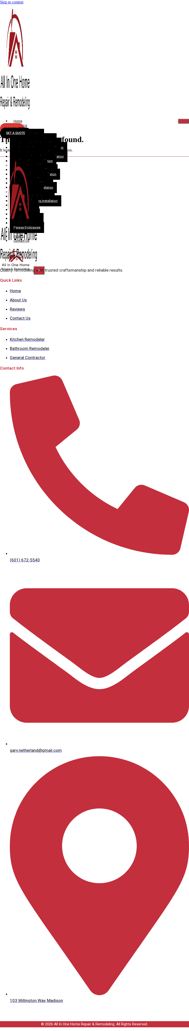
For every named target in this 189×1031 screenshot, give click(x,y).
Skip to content (11, 2)
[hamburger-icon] (183, 121)
